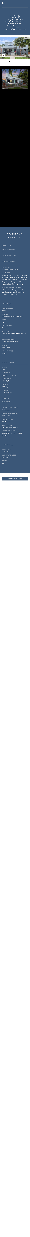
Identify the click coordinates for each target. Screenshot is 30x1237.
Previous (4, 61)
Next (9, 61)
